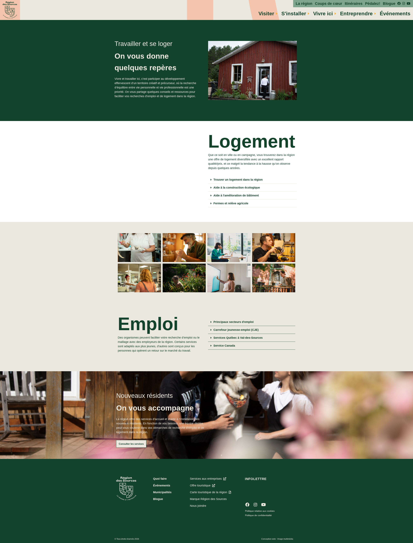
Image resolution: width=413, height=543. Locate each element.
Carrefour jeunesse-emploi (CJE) (236, 329)
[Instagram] (255, 505)
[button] (252, 180)
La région (304, 4)
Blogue (389, 4)
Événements (395, 13)
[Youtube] (263, 505)
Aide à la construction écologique (236, 187)
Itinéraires (354, 4)
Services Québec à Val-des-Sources (238, 337)
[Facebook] (247, 505)
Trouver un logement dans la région (238, 179)
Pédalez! (372, 4)
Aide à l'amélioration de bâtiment (236, 195)
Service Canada (224, 345)
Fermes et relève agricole (230, 203)
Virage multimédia (285, 539)
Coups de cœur (328, 4)
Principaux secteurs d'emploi (233, 322)
